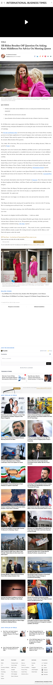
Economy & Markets (5, 667)
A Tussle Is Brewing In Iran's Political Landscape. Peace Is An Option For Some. (36, 649)
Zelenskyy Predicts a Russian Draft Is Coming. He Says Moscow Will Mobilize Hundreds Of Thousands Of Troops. (40, 485)
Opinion (2, 678)
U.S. (2, 665)
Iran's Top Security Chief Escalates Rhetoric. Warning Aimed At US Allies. (11, 649)
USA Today (22, 224)
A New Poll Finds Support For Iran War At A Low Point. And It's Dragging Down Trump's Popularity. (39, 439)
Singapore (34, 667)
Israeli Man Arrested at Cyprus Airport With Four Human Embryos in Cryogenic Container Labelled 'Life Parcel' (40, 622)
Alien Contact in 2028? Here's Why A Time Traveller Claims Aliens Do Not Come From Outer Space (12, 553)
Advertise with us (24, 674)
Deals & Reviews (14, 676)
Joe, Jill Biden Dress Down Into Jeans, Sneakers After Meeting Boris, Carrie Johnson (24, 293)
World (2, 663)
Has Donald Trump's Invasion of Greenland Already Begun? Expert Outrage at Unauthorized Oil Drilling (39, 576)
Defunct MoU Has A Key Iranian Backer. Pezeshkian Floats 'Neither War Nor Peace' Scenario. (39, 462)
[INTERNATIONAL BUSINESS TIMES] (26, 3)
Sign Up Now (17, 388)
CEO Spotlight (14, 674)
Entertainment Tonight (38, 167)
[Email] (48, 56)
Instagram (34, 180)
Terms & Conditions (25, 667)
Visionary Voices (14, 663)
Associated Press (47, 173)
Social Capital (14, 665)
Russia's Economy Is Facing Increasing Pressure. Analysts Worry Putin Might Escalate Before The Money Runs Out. (40, 599)
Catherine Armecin (12, 54)
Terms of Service (33, 244)
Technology (3, 671)
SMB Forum (13, 667)
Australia (33, 663)
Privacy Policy (41, 244)
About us (23, 663)
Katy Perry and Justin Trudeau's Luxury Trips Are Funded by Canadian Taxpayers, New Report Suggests (13, 416)
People (8, 146)
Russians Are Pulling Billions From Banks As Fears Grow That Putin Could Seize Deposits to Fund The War (39, 530)
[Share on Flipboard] (43, 56)
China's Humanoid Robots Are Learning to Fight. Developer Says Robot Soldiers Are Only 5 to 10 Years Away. (40, 416)
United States (34, 671)
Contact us (23, 665)
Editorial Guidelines (39, 306)
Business (3, 669)
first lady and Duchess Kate (10, 132)
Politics (2, 674)
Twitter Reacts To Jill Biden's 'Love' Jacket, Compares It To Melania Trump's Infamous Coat (25, 296)
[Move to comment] (50, 56)
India (33, 665)
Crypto (2, 676)
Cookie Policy (24, 671)
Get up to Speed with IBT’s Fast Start (44, 387)
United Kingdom (35, 669)
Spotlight (13, 669)
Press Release (14, 671)
